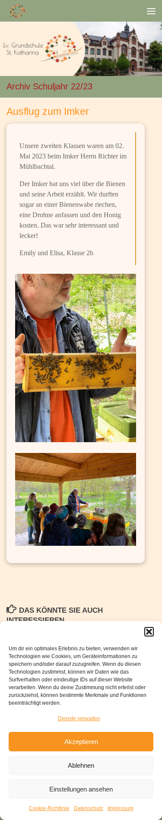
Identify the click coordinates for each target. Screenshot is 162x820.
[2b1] (75, 498)
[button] (149, 631)
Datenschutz (88, 808)
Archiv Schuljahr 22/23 (49, 86)
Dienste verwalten (79, 719)
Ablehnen (81, 765)
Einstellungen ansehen (81, 789)
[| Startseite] (22, 10)
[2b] (75, 357)
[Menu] (151, 11)
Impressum (120, 808)
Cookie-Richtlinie (49, 808)
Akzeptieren (81, 741)
